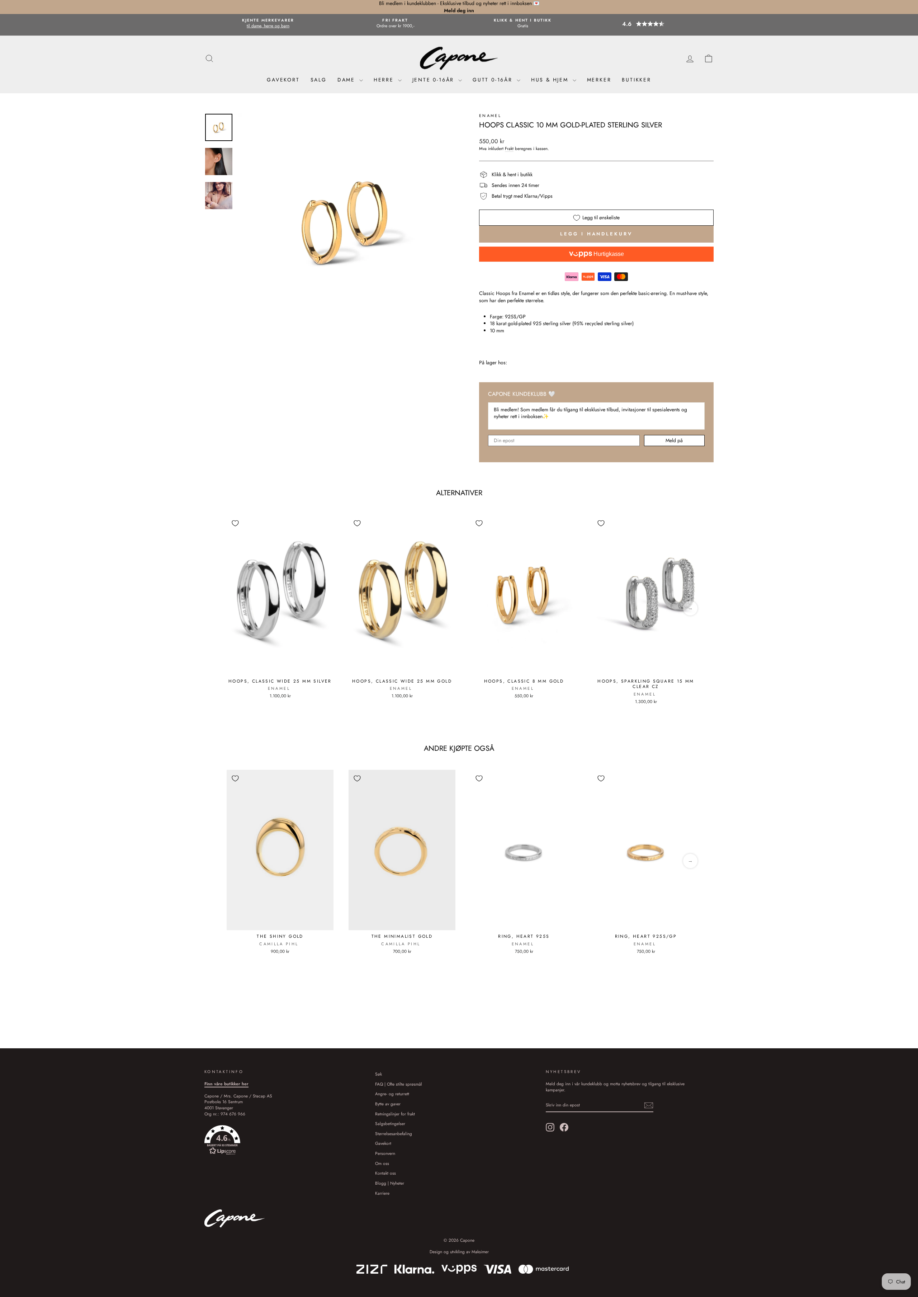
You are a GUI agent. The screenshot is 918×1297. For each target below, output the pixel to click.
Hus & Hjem (551, 79)
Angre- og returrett (392, 1094)
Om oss (382, 1163)
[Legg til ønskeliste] (235, 523)
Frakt (509, 148)
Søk (378, 1074)
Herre (385, 79)
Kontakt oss (385, 1173)
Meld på (674, 440)
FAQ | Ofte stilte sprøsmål (398, 1084)
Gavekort (283, 79)
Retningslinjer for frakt (395, 1114)
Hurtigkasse (608, 254)
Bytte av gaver (388, 1104)
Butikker (636, 79)
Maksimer (480, 1252)
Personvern (385, 1153)
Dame (347, 79)
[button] (650, 24)
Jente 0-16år (434, 79)
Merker (599, 79)
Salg (319, 79)
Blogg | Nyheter (389, 1183)
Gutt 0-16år (494, 79)
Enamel (490, 115)
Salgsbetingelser (390, 1123)
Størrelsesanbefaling (393, 1133)
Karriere (382, 1193)
